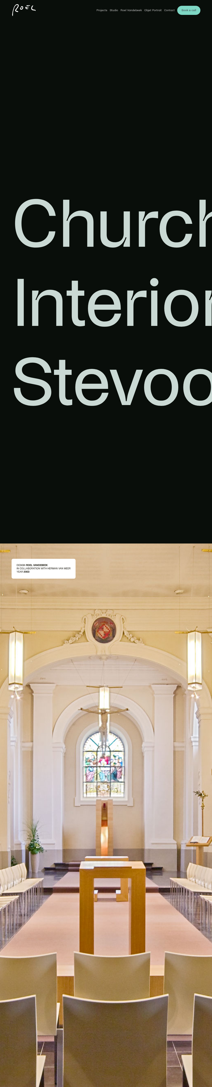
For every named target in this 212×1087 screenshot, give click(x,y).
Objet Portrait (153, 10)
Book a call (189, 10)
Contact (169, 10)
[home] (24, 10)
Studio (114, 10)
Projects (101, 10)
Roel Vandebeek (131, 10)
